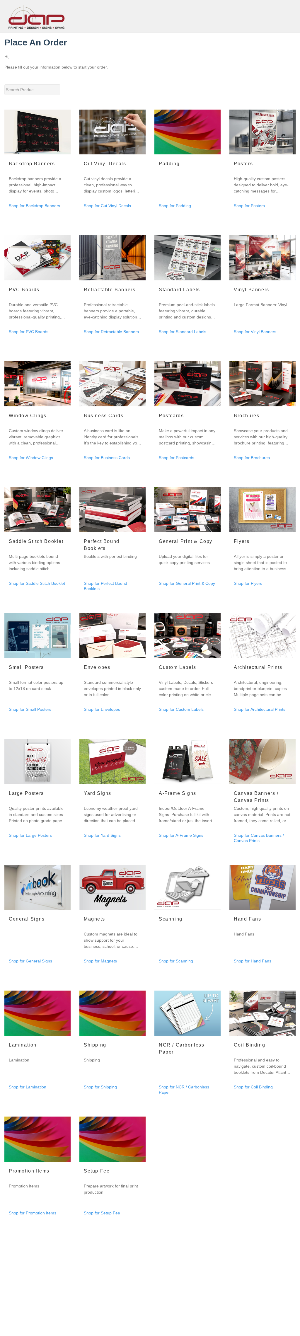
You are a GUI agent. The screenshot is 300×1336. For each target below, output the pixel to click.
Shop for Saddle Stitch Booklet (37, 583)
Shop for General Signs (30, 961)
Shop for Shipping (100, 1087)
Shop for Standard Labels (182, 331)
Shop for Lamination (27, 1087)
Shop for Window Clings (31, 457)
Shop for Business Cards (107, 457)
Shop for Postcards (176, 457)
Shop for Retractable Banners (111, 331)
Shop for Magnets (100, 961)
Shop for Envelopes (102, 709)
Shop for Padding (175, 205)
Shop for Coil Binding (253, 1087)
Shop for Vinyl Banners (255, 331)
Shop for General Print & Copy (187, 583)
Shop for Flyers (248, 583)
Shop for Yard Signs (102, 835)
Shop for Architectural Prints (259, 709)
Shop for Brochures (252, 457)
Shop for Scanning (176, 961)
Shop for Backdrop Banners (34, 205)
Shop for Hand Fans (252, 961)
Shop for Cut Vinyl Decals (107, 205)
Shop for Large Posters (30, 835)
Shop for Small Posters (30, 709)
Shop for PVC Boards (28, 331)
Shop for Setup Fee (102, 1213)
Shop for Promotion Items (32, 1213)
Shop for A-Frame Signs (181, 835)
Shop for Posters (249, 205)
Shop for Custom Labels (181, 709)
